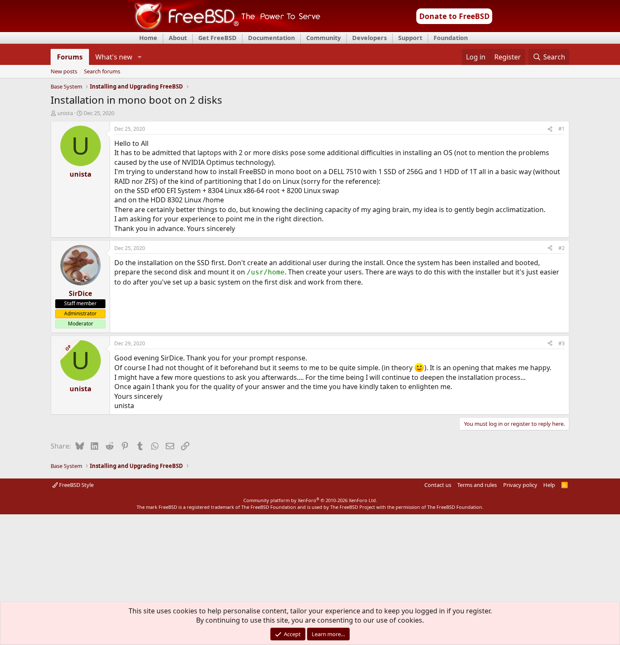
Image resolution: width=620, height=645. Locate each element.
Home (148, 38)
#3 (561, 343)
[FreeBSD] (224, 29)
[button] (139, 57)
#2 (561, 248)
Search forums (102, 71)
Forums (70, 57)
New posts (64, 71)
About (178, 38)
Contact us (437, 485)
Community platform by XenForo (310, 500)
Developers (369, 38)
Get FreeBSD (217, 38)
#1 (561, 128)
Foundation (451, 38)
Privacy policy (520, 485)
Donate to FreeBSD (454, 16)
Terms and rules (477, 485)
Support (410, 38)
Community (323, 38)
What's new (113, 57)
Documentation (271, 38)
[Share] (550, 129)
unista (65, 113)
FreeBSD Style (76, 485)
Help (549, 485)
